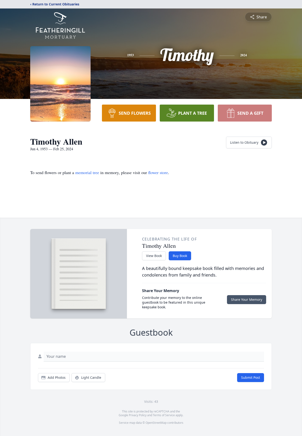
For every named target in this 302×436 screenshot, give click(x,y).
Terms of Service (164, 415)
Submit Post (250, 377)
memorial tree (87, 172)
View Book (154, 255)
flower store (158, 172)
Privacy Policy (138, 415)
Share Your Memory (246, 299)
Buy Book (180, 255)
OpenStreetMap (156, 423)
